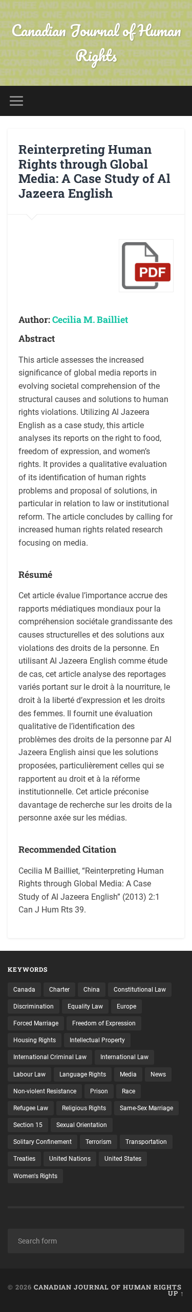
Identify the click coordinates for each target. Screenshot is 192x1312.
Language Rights (82, 1074)
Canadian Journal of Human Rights (96, 43)
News (158, 1074)
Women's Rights (35, 1176)
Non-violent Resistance (44, 1091)
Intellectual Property (97, 1040)
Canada (24, 989)
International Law (124, 1057)
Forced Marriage (35, 1023)
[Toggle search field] (176, 101)
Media (128, 1074)
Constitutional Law (140, 989)
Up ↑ (176, 1293)
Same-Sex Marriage (146, 1108)
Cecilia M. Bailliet (90, 319)
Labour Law (29, 1074)
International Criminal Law (50, 1057)
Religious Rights (84, 1108)
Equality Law (85, 1006)
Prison (99, 1091)
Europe (126, 1006)
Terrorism (99, 1141)
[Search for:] (96, 1241)
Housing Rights (34, 1040)
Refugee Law (30, 1108)
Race (128, 1091)
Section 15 (27, 1125)
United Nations (70, 1158)
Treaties (24, 1158)
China (91, 989)
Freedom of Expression (104, 1023)
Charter (59, 989)
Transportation (146, 1141)
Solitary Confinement (42, 1141)
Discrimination (33, 1006)
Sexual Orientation (81, 1125)
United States (122, 1158)
